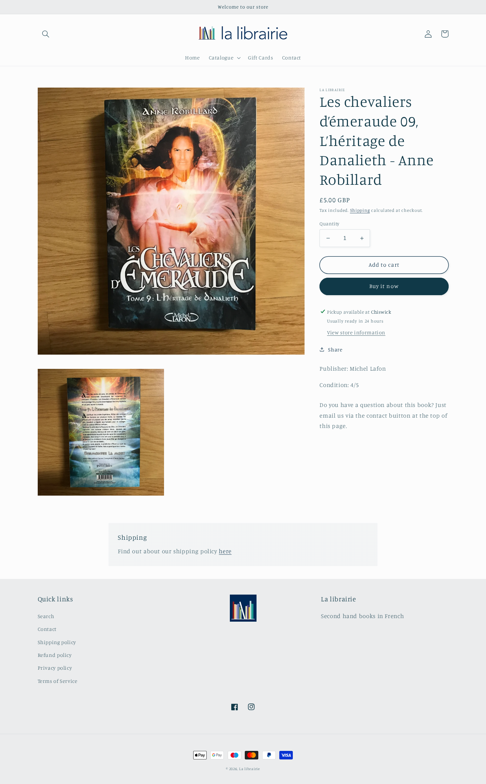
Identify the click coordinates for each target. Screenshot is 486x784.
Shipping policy (57, 642)
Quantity (329, 223)
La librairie (249, 769)
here (225, 551)
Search (46, 616)
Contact (47, 629)
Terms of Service (58, 681)
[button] (46, 34)
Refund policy (55, 655)
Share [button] (335, 349)
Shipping (360, 210)
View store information (356, 332)
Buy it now (384, 286)
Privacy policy (55, 668)
